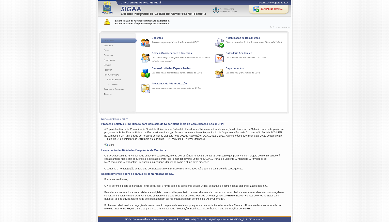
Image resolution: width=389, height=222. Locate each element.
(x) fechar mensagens (280, 27)
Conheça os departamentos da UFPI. (243, 72)
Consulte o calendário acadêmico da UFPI (246, 57)
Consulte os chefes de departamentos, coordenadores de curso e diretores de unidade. (181, 59)
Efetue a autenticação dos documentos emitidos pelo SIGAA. (254, 42)
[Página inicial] (166, 10)
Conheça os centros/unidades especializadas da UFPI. (177, 72)
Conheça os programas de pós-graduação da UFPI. (176, 88)
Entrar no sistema (272, 8)
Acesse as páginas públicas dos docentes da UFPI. (175, 42)
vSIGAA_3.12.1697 (243, 219)
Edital (111, 145)
